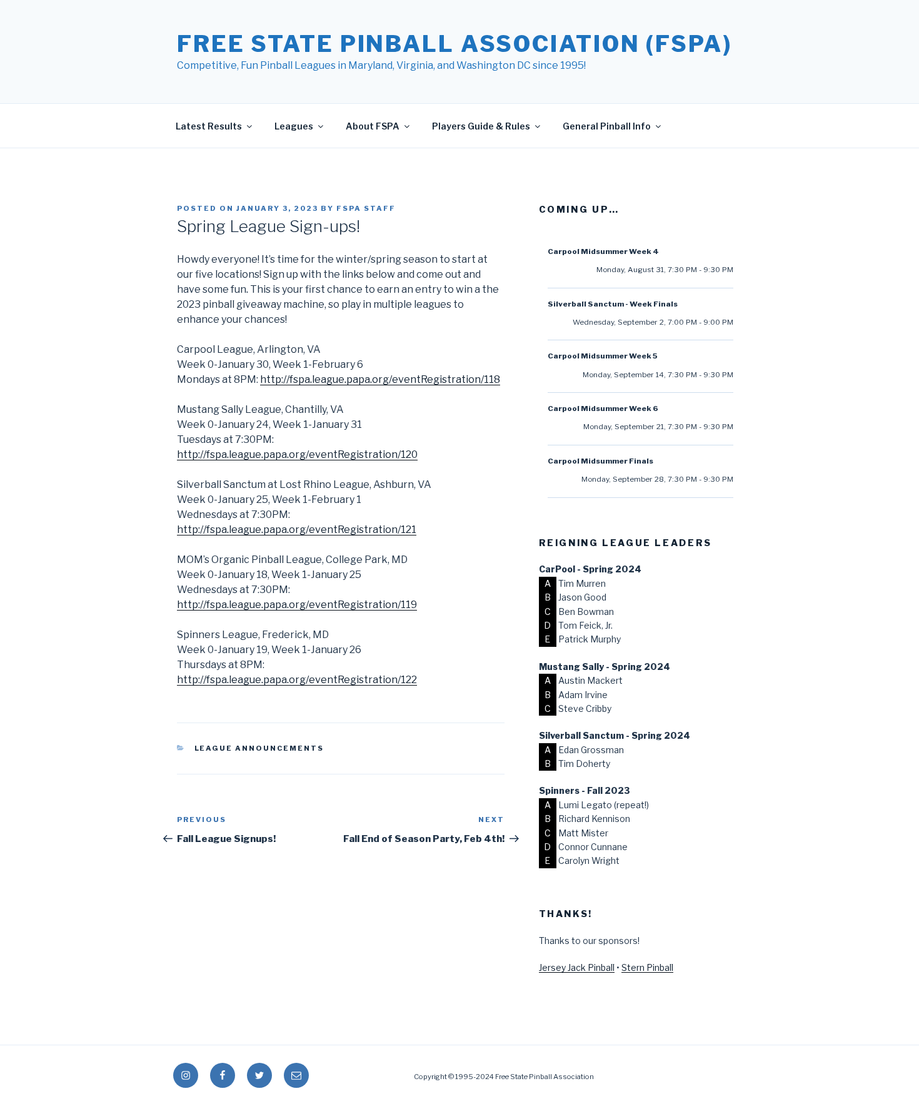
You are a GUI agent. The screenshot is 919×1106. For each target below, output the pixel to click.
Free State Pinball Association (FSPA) (454, 44)
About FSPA (372, 126)
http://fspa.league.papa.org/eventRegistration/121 (296, 529)
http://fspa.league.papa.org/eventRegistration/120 (297, 454)
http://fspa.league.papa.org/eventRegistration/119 (297, 605)
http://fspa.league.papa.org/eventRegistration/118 (380, 379)
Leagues (293, 126)
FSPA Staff (366, 208)
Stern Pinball (647, 967)
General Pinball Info (607, 126)
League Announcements (259, 748)
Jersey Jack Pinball (577, 967)
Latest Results (209, 126)
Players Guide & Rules (481, 126)
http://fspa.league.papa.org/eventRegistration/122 (297, 680)
